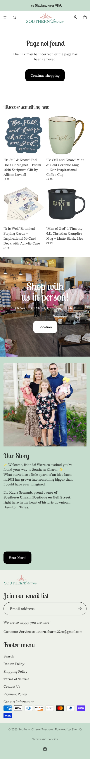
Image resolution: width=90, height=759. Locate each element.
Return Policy (13, 663)
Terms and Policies (45, 739)
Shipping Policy (15, 671)
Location (45, 327)
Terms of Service (16, 678)
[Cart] (85, 17)
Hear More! (17, 557)
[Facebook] (45, 749)
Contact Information (18, 701)
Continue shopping (45, 75)
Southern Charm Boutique (36, 729)
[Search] (14, 17)
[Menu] (5, 17)
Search (8, 656)
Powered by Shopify (68, 729)
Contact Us (11, 686)
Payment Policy (15, 694)
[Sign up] (80, 608)
